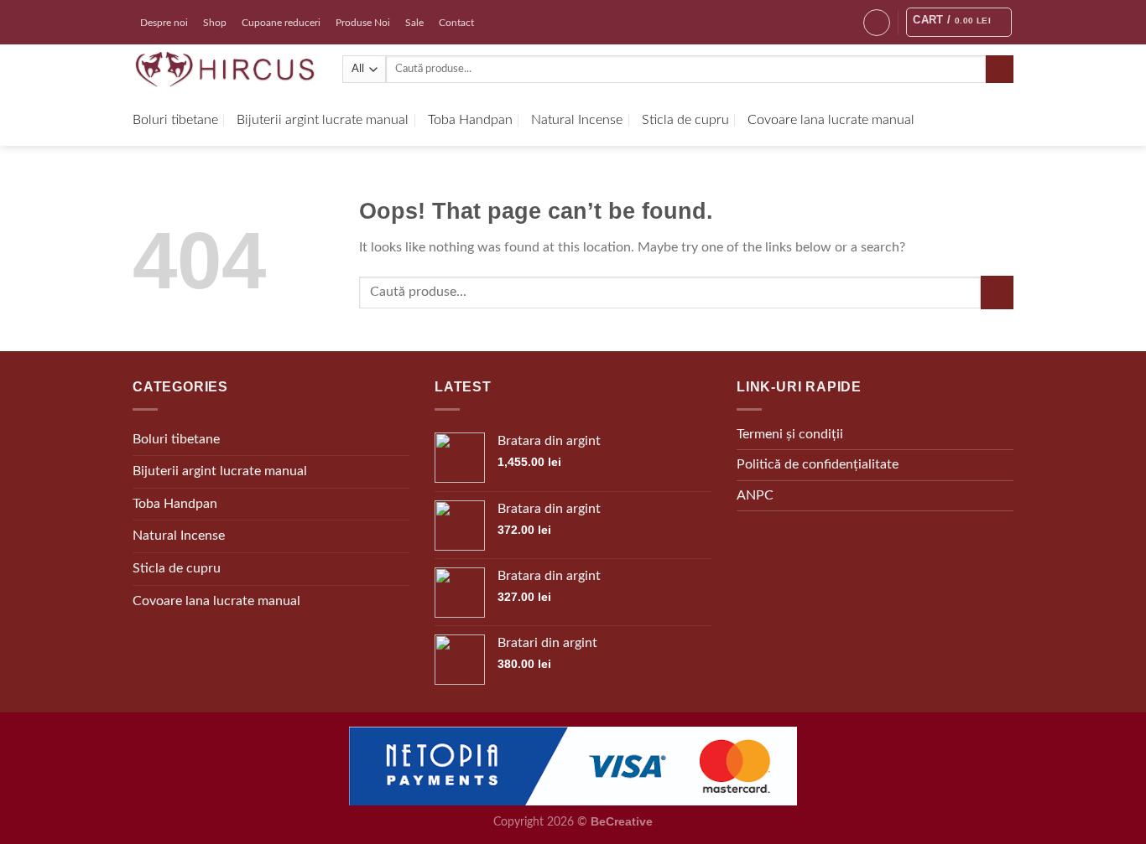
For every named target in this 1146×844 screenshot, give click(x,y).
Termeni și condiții (790, 434)
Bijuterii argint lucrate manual (323, 120)
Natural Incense (576, 120)
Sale (414, 23)
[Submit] (999, 69)
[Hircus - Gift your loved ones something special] (225, 69)
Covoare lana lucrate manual (831, 120)
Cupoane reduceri (281, 23)
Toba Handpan (470, 120)
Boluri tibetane (175, 120)
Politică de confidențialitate (818, 464)
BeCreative (622, 821)
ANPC (755, 495)
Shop (215, 23)
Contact (456, 23)
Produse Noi (363, 23)
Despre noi (164, 23)
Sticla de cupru (685, 120)
